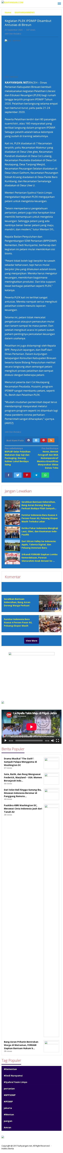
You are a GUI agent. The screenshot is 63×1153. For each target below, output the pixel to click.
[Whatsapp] (45, 475)
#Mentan (9, 1114)
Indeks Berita (8, 1148)
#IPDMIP (8, 1101)
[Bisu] (52, 740)
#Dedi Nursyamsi (13, 1075)
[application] (31, 727)
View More (31, 640)
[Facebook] (28, 440)
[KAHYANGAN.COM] (12, 2)
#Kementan (10, 1069)
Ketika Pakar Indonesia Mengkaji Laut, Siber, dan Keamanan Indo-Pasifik (40, 531)
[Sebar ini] (8, 475)
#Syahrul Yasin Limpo (15, 1082)
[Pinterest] (43, 440)
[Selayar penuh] (57, 740)
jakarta (8, 1108)
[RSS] (51, 440)
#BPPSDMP (10, 1095)
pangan (8, 1121)
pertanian (9, 1088)
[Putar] (5, 740)
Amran (7, 1127)
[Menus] (59, 4)
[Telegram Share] (36, 475)
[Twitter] (36, 440)
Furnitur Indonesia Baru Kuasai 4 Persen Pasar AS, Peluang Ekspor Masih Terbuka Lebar (40, 518)
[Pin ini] (27, 475)
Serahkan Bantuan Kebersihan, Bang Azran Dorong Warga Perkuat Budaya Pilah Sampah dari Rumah (18, 605)
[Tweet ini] (18, 475)
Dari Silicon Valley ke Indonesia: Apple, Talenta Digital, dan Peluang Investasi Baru (39, 544)
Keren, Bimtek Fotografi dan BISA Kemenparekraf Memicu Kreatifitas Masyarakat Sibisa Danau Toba (47, 458)
